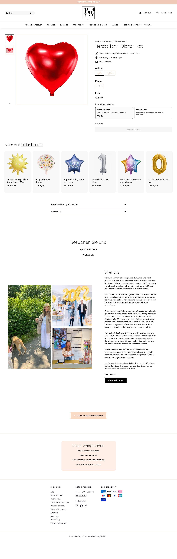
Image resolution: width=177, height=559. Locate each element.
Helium (110, 73)
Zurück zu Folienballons (90, 415)
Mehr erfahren (115, 380)
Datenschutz (56, 495)
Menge (98, 81)
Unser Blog (55, 520)
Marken (115, 25)
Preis (97, 93)
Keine (99, 73)
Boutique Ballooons (103, 42)
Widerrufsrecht (57, 506)
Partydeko (78, 25)
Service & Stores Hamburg (138, 25)
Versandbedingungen (60, 502)
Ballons (64, 25)
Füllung (99, 68)
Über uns (54, 516)
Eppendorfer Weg (88, 249)
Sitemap (54, 513)
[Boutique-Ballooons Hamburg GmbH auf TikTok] (86, 505)
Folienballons (119, 42)
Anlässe (51, 25)
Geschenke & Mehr (97, 25)
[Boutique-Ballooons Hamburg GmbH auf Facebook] (81, 505)
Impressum (55, 499)
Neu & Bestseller (33, 25)
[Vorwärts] (9, 103)
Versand (56, 211)
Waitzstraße (88, 255)
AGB (52, 492)
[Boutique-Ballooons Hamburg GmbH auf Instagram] (77, 505)
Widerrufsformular (59, 509)
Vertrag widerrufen (59, 523)
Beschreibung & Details (64, 204)
